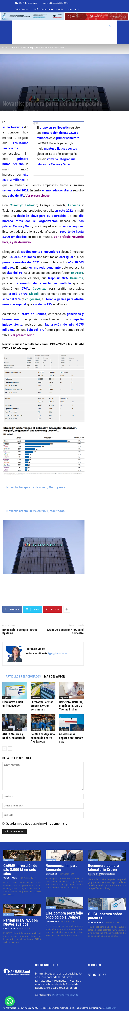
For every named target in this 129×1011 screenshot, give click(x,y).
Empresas (15, 47)
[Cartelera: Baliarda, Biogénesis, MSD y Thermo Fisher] (71, 690)
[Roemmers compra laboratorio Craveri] (107, 855)
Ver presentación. (22, 335)
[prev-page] (4, 748)
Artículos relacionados (23, 676)
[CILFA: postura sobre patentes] (107, 904)
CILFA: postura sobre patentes (105, 916)
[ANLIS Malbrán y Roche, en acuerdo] (14, 722)
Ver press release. (38, 195)
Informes (93, 860)
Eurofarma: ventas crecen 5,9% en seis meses (42, 705)
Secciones (79, 26)
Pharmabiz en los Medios (52, 9)
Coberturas (97, 26)
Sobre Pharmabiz (23, 9)
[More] (66, 609)
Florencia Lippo (13, 111)
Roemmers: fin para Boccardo (61, 867)
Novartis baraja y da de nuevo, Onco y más (35, 487)
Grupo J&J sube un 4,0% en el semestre (65, 631)
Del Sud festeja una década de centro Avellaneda (43, 737)
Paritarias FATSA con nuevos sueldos (20, 922)
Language (72, 9)
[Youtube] (104, 974)
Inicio (4, 47)
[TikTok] (99, 974)
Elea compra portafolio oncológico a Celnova (64, 915)
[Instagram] (89, 974)
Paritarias (8, 914)
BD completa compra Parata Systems (19, 631)
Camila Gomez (9, 928)
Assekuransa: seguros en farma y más (71, 737)
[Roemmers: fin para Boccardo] (64, 855)
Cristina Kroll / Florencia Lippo (101, 874)
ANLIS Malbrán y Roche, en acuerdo (13, 736)
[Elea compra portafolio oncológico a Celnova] (64, 903)
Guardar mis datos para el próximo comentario (36, 823)
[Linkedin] (94, 974)
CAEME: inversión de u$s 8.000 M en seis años (20, 869)
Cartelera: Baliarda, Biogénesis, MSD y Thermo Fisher (71, 705)
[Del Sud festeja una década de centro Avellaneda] (43, 722)
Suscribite (22, 38)
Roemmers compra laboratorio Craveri (103, 867)
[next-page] (10, 748)
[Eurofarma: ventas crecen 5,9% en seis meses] (43, 690)
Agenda (6, 697)
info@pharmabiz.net (65, 995)
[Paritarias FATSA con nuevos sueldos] (22, 910)
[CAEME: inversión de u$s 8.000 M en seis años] (22, 855)
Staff (36, 9)
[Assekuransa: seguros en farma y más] (71, 722)
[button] (110, 26)
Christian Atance (10, 878)
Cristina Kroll (51, 874)
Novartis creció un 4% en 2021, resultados (35, 511)
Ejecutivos (51, 860)
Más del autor (54, 676)
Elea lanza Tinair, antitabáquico (13, 703)
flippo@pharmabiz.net (58, 653)
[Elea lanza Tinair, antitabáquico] (14, 690)
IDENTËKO (111, 1007)
